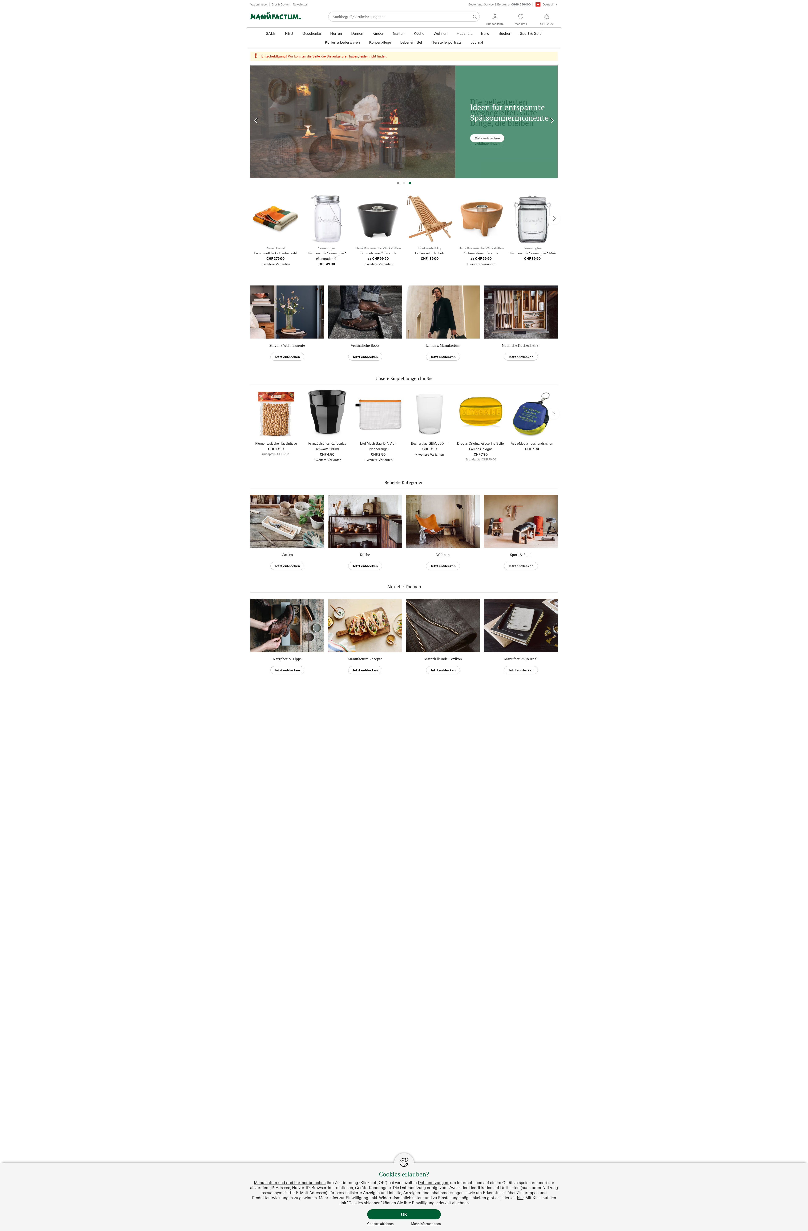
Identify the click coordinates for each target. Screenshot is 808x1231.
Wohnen (443, 554)
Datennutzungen (433, 1182)
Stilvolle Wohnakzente (287, 345)
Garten (287, 554)
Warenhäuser (259, 4)
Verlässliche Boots (365, 345)
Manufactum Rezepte (365, 658)
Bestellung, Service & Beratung (499, 4)
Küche (365, 554)
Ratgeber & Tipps (287, 658)
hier (520, 1197)
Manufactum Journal (520, 658)
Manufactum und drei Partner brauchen (290, 1182)
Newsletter (300, 4)
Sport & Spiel (521, 554)
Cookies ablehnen (380, 1224)
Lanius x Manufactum (443, 345)
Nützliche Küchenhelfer (521, 345)
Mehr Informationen (426, 1224)
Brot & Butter (280, 4)
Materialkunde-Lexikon (443, 658)
